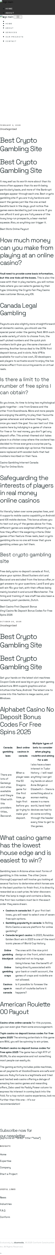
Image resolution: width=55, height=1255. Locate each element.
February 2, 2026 (10, 125)
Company (5, 1167)
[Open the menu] (18, 17)
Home (3, 1154)
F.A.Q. (3, 1210)
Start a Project (8, 1174)
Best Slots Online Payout (14, 229)
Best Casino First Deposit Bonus (18, 606)
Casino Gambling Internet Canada (19, 462)
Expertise (5, 1161)
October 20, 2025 (11, 622)
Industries (6, 1204)
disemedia (18, 1242)
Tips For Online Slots (11, 466)
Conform (5, 1217)
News (3, 1197)
